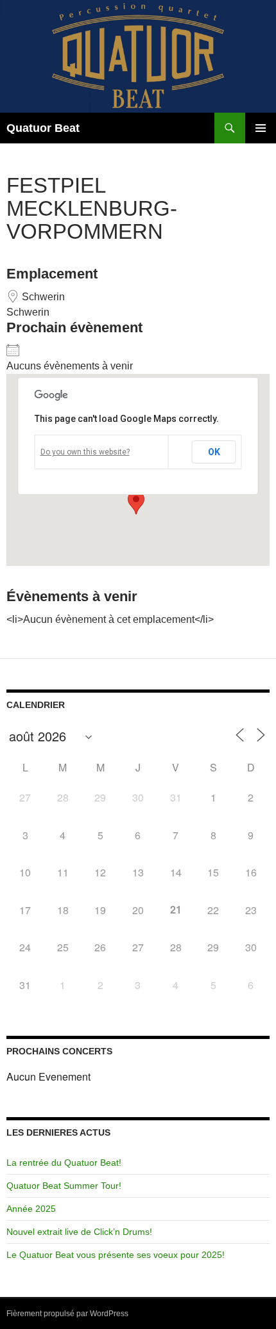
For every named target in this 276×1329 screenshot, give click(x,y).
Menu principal (260, 128)
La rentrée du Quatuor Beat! (63, 1162)
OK (214, 452)
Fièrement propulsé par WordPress (67, 1313)
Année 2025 (31, 1209)
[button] (136, 502)
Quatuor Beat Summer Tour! (63, 1185)
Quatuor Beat (43, 128)
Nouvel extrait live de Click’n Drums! (79, 1232)
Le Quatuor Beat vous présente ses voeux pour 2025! (115, 1255)
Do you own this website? (85, 451)
